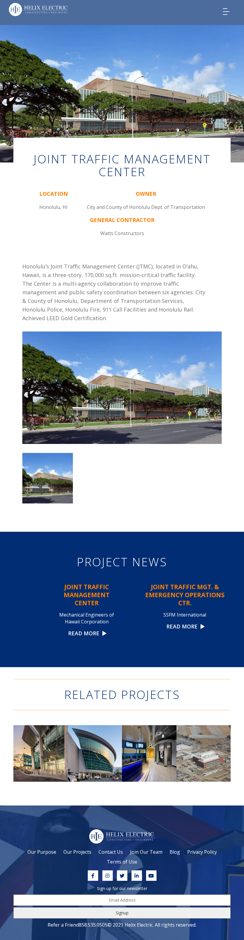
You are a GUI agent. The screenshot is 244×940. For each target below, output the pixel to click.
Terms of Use (122, 861)
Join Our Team (146, 852)
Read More (84, 633)
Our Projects (77, 852)
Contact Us (110, 852)
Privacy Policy (202, 852)
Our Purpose (41, 852)
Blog (175, 852)
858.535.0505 (93, 925)
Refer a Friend (63, 925)
